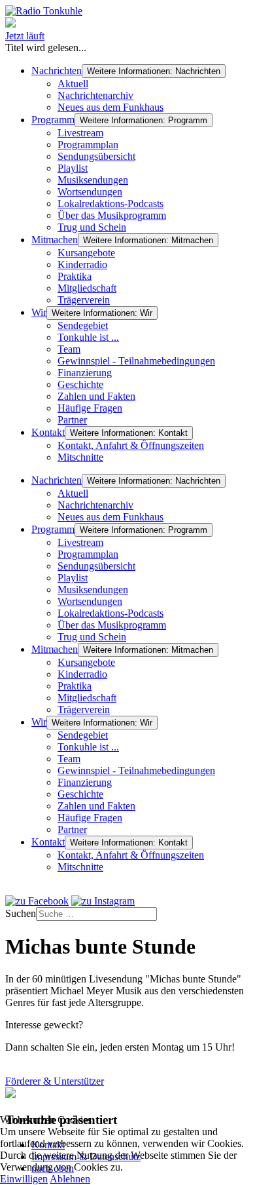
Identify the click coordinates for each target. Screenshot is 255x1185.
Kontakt (48, 432)
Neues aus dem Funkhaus (110, 107)
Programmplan (88, 144)
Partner (72, 419)
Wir (38, 312)
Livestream (80, 132)
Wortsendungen (90, 191)
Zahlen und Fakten (96, 396)
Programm (53, 119)
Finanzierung (85, 372)
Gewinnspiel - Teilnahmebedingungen (136, 360)
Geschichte (80, 384)
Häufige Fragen (90, 408)
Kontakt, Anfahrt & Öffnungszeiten (131, 445)
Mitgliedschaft (87, 288)
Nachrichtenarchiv (95, 95)
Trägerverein (84, 299)
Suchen (20, 913)
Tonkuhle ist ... (88, 337)
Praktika (75, 276)
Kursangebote (86, 252)
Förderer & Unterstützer (54, 1081)
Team (69, 349)
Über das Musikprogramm (112, 215)
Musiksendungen (93, 179)
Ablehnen (70, 1178)
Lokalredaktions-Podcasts (110, 203)
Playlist (73, 168)
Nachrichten (56, 70)
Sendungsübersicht (96, 156)
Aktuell (73, 83)
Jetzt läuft (24, 35)
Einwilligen (24, 1178)
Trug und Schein (92, 227)
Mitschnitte (80, 457)
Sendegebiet (83, 325)
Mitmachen (54, 239)
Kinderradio (82, 264)
